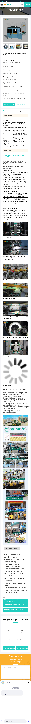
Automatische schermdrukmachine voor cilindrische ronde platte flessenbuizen (8, 641)
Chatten (28, 5)
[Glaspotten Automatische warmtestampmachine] (22, 631)
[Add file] (2, 721)
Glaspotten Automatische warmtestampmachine (22, 641)
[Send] (28, 721)
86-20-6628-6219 (25, 1)
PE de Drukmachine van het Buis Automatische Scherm (13, 600)
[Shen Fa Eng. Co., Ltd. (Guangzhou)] (7, 4)
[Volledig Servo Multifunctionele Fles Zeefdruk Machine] (15, 30)
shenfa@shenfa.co (7, 1)
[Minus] (29, 683)
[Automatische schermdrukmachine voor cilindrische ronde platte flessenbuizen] (9, 631)
